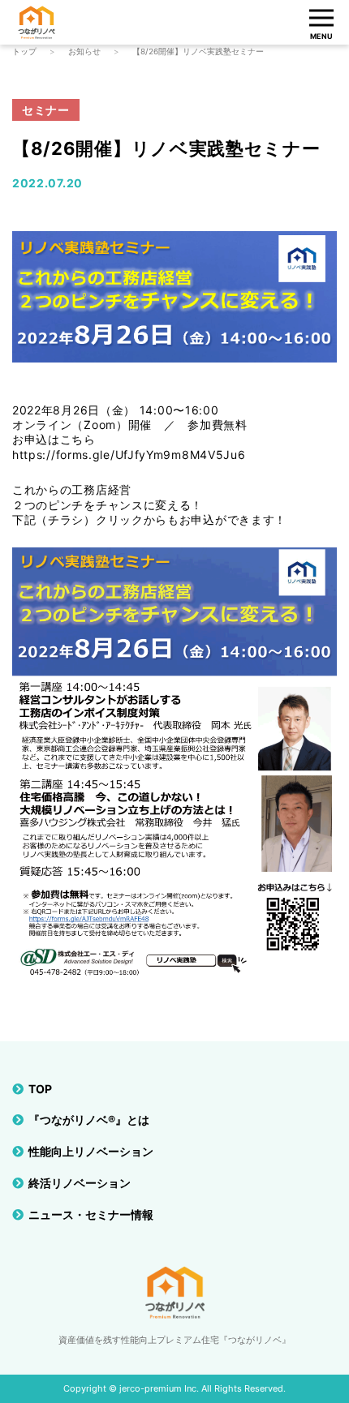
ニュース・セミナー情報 (90, 1214)
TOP (40, 1089)
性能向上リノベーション (90, 1151)
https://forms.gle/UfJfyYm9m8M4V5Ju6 (129, 454)
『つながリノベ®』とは (88, 1119)
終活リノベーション (79, 1183)
